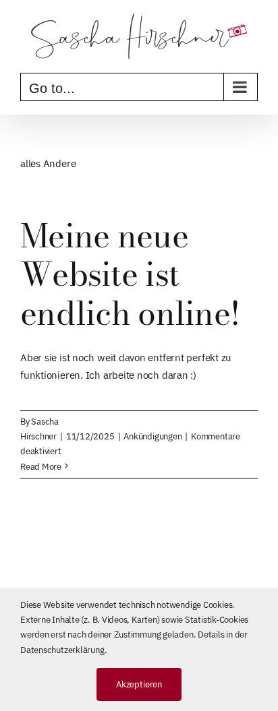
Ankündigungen (152, 436)
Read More (40, 466)
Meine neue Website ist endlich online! (130, 274)
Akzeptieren (139, 684)
